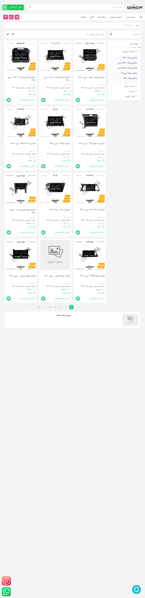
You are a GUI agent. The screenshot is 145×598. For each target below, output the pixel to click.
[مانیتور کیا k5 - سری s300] (60, 147)
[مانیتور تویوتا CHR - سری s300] (92, 280)
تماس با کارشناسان (96, 100)
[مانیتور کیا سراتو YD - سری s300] (92, 147)
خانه (137, 25)
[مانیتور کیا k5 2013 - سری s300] (23, 147)
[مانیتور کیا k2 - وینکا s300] (60, 213)
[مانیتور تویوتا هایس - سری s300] (57, 280)
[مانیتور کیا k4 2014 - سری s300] (92, 213)
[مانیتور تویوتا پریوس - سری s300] (22, 280)
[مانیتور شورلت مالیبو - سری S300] (91, 81)
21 (39, 307)
